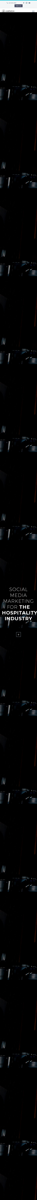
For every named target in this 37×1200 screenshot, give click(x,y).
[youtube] (29, 3)
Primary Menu (33, 11)
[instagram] (26, 3)
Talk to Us (18, 6)
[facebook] (23, 3)
